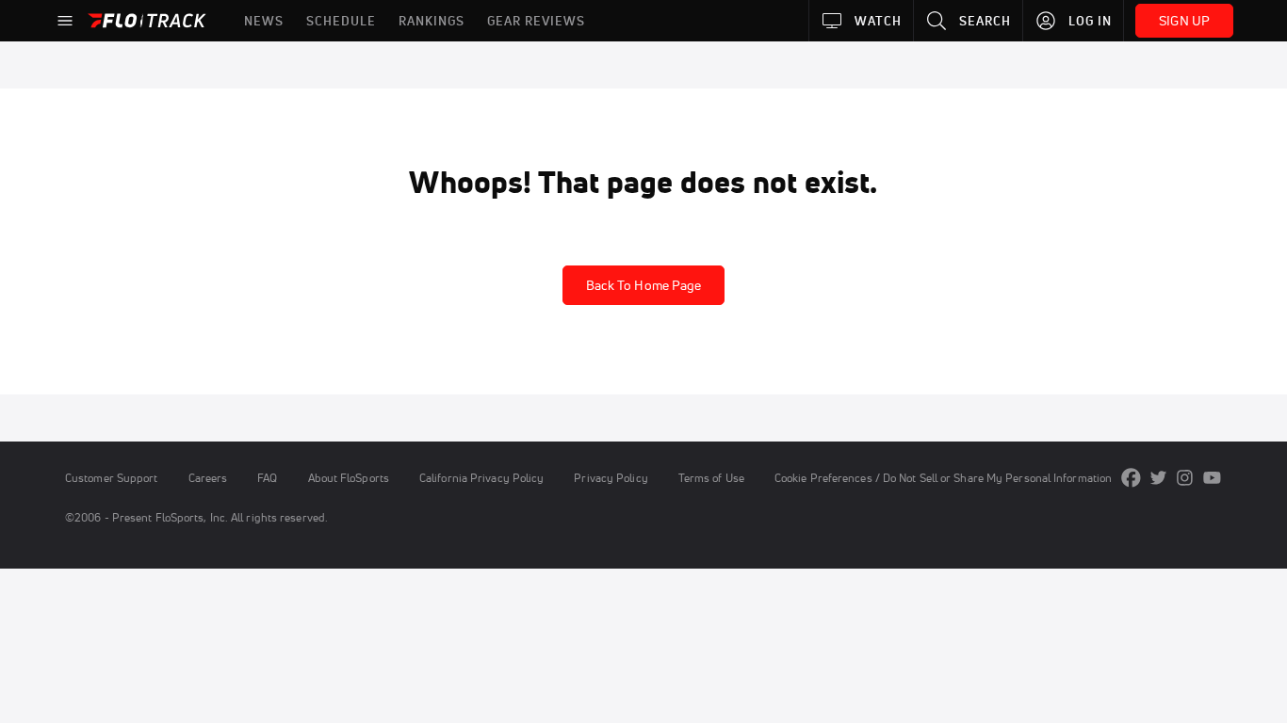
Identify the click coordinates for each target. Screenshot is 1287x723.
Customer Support (111, 478)
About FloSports (348, 478)
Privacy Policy (610, 478)
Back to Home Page (644, 285)
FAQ (267, 478)
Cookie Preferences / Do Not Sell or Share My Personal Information (943, 478)
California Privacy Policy (481, 478)
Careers (208, 478)
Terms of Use (711, 478)
